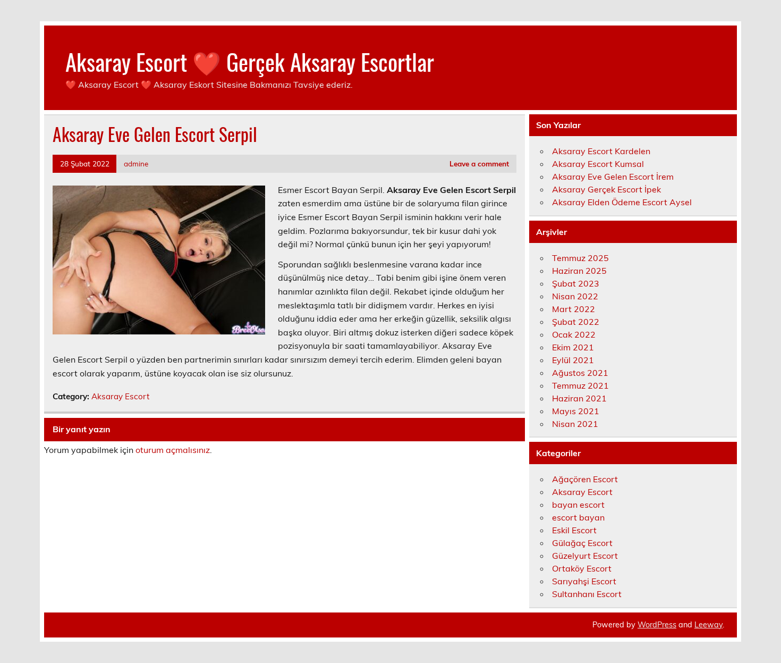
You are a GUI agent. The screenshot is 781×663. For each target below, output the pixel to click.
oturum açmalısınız (172, 449)
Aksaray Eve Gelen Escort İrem (613, 176)
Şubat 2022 (575, 321)
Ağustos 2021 (580, 372)
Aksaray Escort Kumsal (598, 163)
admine (136, 163)
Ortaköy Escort (582, 568)
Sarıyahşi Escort (584, 581)
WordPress (657, 625)
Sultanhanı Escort (587, 594)
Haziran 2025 (579, 270)
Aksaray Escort (120, 396)
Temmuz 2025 (580, 258)
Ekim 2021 (573, 347)
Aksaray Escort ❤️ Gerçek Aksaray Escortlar (249, 61)
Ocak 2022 (574, 334)
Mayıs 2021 (575, 411)
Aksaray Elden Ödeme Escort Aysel (622, 202)
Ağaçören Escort (585, 479)
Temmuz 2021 (580, 385)
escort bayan (578, 517)
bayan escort (578, 504)
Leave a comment (479, 163)
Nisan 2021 (575, 423)
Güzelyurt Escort (585, 555)
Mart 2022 (573, 309)
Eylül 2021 (573, 360)
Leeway (708, 625)
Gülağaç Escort (582, 543)
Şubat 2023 (575, 283)
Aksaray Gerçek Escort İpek (606, 189)
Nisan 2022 (575, 296)
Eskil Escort (574, 530)
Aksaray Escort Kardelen (601, 151)
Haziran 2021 (579, 398)
